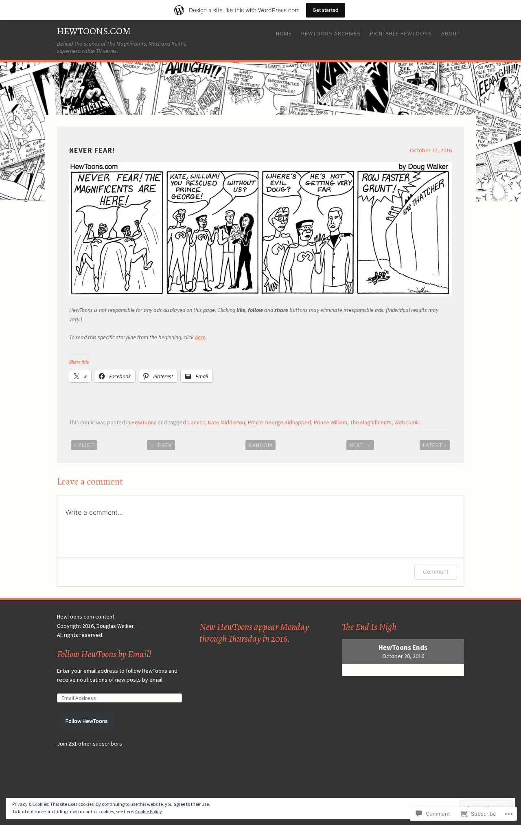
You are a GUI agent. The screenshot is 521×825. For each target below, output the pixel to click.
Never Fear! (92, 150)
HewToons (144, 422)
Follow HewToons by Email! (104, 654)
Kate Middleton (226, 422)
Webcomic (407, 422)
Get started (326, 10)
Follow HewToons (87, 720)
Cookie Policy (148, 811)
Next (360, 445)
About (450, 33)
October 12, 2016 (431, 150)
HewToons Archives (331, 33)
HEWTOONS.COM (94, 31)
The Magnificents (371, 422)
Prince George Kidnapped (279, 422)
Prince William (330, 422)
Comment (436, 571)
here (200, 337)
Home (284, 33)
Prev (161, 445)
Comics (196, 422)
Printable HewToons (401, 33)
